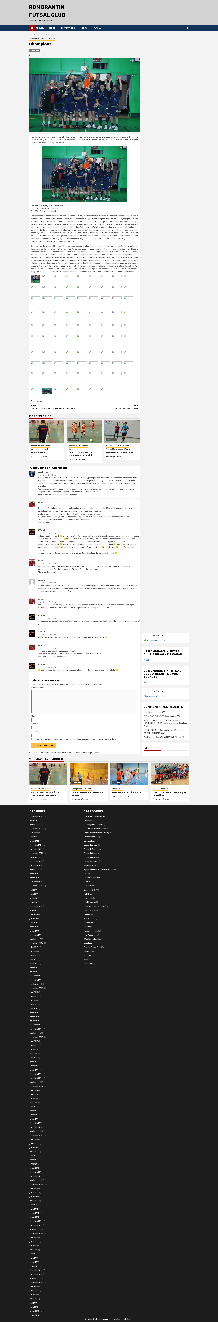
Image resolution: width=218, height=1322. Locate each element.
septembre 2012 (36, 1184)
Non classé (88, 918)
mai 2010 (33, 1299)
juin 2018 (33, 918)
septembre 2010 (36, 1282)
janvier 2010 (34, 1315)
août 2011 (34, 1237)
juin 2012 (33, 1196)
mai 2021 (33, 857)
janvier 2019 (34, 902)
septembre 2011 (36, 1233)
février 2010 (34, 1311)
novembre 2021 (36, 849)
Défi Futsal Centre (48, 39)
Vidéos (87, 959)
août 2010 (34, 1286)
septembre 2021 (36, 853)
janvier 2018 (34, 931)
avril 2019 (33, 890)
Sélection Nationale (92, 939)
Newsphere (116, 1319)
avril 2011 (33, 1254)
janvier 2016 (34, 1021)
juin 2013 (33, 1147)
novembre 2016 (36, 980)
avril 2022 (33, 837)
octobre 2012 (35, 1180)
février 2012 (34, 1213)
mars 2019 (34, 894)
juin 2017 (33, 951)
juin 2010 (33, 1295)
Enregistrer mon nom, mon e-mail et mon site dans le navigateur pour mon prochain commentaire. (75, 739)
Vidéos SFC (88, 963)
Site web (34, 731)
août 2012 (34, 1188)
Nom (34, 716)
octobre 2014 (35, 1082)
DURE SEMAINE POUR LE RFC (172, 737)
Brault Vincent (149, 737)
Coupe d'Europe (90, 845)
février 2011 (34, 1262)
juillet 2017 (34, 947)
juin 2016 (33, 1000)
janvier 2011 (34, 1266)
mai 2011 (33, 1250)
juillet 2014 (34, 1094)
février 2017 (34, 967)
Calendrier (88, 820)
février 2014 (34, 1115)
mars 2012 (34, 1209)
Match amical (117, 789)
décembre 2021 (36, 845)
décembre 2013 (36, 1123)
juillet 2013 (34, 1143)
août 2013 (34, 1139)
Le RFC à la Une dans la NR (126, 406)
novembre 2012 (36, 1176)
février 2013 (34, 1164)
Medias (84, 28)
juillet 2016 (34, 996)
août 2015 (34, 1041)
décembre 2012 (36, 1172)
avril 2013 (33, 1156)
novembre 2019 (36, 882)
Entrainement (57, 792)
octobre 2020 (35, 869)
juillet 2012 (34, 1192)
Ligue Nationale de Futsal (94, 906)
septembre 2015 (36, 1037)
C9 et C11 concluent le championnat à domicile (81, 453)
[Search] (187, 28)
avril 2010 (33, 1303)
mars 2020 (34, 874)
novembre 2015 (36, 1029)
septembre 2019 (36, 886)
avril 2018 (33, 923)
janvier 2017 (34, 972)
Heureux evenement (92, 878)
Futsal (97, 28)
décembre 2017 (36, 935)
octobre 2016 (35, 984)
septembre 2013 (36, 1135)
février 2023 (34, 820)
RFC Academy (90, 935)
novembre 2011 (36, 1225)
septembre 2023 (36, 816)
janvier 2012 (34, 1217)
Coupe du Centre (91, 853)
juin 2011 (33, 1246)
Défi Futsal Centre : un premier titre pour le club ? (53, 406)
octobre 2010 (35, 1278)
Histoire (87, 882)
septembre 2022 (36, 828)
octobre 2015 (35, 1033)
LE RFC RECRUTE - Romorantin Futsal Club (161, 730)
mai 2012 (33, 1201)
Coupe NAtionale (124, 449)
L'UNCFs (87, 894)
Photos (87, 927)
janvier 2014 (34, 1119)
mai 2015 (33, 1053)
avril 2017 (33, 959)
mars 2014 (34, 1111)
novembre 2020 (36, 865)
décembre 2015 (36, 1025)
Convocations (89, 841)
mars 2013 (34, 1160)
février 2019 (34, 898)
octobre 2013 (35, 1131)
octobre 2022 (35, 824)
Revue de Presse (91, 931)
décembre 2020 (36, 861)
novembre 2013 (36, 1127)
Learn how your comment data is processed (80, 752)
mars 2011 (34, 1258)
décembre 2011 (36, 1221)
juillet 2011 (34, 1241)
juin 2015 (33, 1049)
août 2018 (34, 914)
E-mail (34, 724)
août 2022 (34, 833)
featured (39, 401)
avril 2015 (33, 1057)
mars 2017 (34, 963)
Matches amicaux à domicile (126, 792)
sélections (88, 943)
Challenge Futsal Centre (93, 824)
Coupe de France (91, 849)
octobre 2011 (35, 1229)
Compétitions (68, 28)
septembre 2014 (36, 1086)
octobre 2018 (35, 910)
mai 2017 (33, 955)
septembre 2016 (36, 988)
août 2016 (34, 992)
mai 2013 (33, 1152)
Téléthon (87, 951)
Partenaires (88, 923)
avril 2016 (33, 1008)
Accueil (40, 28)
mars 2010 (34, 1307)
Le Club (51, 28)
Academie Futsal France (40, 446)
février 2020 (34, 878)
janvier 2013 (34, 1168)
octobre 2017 (35, 939)
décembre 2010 (36, 1270)
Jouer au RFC (159, 712)
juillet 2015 (34, 1045)
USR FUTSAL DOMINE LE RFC (120, 452)
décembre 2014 (36, 1074)
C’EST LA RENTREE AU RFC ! (44, 795)
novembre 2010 (36, 1274)
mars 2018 (34, 927)
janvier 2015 (34, 1070)
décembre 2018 (36, 906)
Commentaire (37, 688)
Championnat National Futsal (117, 446)
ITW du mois (89, 886)
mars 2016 (34, 1013)
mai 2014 (33, 1102)
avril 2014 (33, 1107)
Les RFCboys (89, 902)
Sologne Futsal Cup (160, 789)
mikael (44, 55)
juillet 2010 (34, 1291)
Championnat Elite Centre (41, 792)
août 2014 (34, 1090)
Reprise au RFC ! (39, 452)
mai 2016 (33, 1004)
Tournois (87, 955)
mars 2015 (34, 1062)
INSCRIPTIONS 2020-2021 (154, 733)
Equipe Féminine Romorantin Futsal (98, 869)
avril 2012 (33, 1205)
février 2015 (34, 1066)
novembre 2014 (36, 1078)
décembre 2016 (36, 976)
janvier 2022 (34, 841)
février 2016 (34, 1017)
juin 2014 (33, 1098)
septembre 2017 (36, 943)
